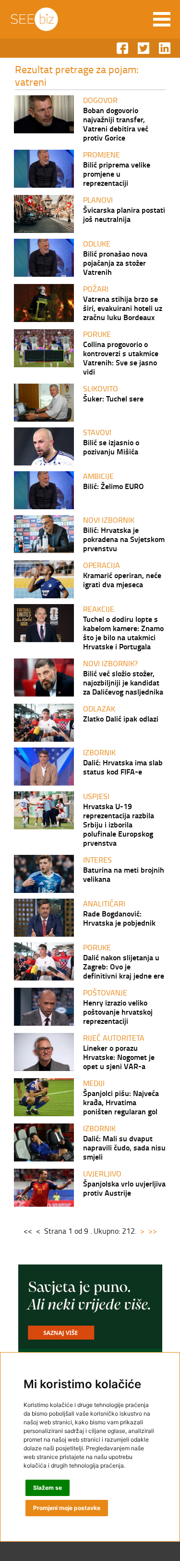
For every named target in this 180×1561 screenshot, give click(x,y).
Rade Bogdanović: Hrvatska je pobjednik (119, 918)
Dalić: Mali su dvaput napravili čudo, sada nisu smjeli (124, 1147)
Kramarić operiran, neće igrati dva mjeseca (122, 579)
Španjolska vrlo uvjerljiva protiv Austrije (124, 1188)
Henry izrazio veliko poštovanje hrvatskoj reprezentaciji (118, 1011)
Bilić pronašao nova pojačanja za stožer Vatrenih (115, 262)
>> (152, 1231)
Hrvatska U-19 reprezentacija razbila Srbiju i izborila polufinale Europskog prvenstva (118, 824)
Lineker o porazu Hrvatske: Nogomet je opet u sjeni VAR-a (119, 1056)
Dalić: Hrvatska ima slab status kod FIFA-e (123, 767)
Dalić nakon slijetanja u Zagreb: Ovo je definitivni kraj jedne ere (123, 966)
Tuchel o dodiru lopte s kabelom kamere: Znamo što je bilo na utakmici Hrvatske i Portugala (123, 632)
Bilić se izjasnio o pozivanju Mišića (111, 447)
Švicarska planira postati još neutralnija (124, 214)
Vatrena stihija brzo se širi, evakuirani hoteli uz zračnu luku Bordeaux (122, 308)
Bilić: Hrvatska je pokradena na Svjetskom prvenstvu (124, 539)
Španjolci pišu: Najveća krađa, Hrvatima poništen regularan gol (121, 1102)
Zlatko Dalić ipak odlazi (120, 718)
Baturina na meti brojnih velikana (123, 874)
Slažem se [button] (47, 1487)
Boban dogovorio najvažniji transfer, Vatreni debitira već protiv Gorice (115, 123)
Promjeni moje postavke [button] (66, 1507)
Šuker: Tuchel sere (113, 398)
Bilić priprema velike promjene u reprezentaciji (116, 173)
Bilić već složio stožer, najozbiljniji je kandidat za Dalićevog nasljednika (123, 682)
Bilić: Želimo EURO (113, 485)
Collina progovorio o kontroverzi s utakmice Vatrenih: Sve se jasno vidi (120, 357)
